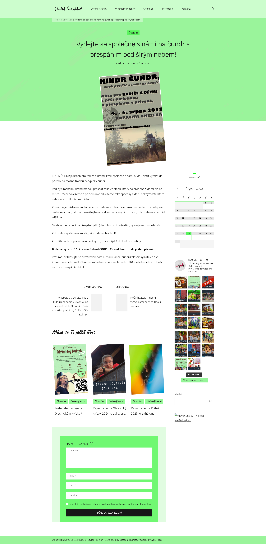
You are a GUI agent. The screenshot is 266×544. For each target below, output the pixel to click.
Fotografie (167, 8)
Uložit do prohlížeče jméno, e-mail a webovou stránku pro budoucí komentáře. (111, 504)
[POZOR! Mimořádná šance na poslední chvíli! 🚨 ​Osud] (181, 296)
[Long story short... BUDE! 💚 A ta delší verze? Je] (194, 337)
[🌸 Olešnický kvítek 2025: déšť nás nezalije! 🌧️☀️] (208, 310)
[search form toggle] (212, 8)
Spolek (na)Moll (67, 9)
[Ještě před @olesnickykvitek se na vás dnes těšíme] (181, 282)
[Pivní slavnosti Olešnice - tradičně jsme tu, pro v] (194, 323)
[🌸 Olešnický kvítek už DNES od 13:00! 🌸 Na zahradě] (194, 310)
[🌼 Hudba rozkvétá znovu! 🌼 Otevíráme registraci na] (181, 310)
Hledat (178, 394)
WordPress (157, 539)
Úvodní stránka (99, 8)
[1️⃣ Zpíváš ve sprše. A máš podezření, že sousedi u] (194, 296)
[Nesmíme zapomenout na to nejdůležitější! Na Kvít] (181, 364)
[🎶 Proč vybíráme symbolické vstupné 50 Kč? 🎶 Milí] (181, 323)
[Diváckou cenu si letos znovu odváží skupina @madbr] (208, 350)
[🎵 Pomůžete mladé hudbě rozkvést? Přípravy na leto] (208, 296)
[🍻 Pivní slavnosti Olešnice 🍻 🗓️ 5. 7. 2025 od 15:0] (208, 323)
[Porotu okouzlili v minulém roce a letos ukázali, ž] (181, 350)
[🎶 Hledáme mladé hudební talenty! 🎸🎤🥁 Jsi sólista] (181, 337)
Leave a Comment (140, 63)
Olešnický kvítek (123, 8)
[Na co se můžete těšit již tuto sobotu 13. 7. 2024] (194, 364)
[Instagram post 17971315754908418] (208, 282)
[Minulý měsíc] (177, 188)
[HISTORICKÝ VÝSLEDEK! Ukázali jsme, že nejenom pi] (208, 337)
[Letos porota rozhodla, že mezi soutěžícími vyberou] (194, 350)
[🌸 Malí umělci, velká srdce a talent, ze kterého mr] (194, 282)
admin (121, 63)
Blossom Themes (128, 539)
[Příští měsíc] (211, 188)
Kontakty (186, 8)
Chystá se (148, 8)
